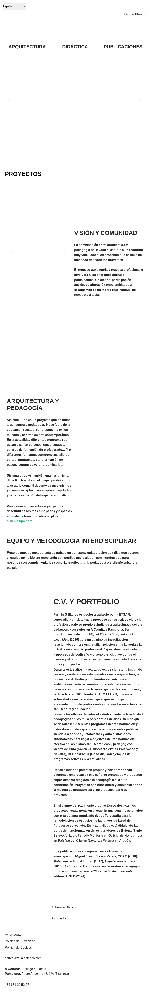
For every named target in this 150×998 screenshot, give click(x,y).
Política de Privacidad (20, 941)
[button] (9, 100)
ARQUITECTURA (27, 46)
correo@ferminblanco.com (23, 958)
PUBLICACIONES (123, 46)
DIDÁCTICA (75, 46)
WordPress (47, 993)
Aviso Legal (13, 934)
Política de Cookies (18, 947)
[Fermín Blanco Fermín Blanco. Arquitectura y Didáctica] (16, 14)
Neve (6, 993)
